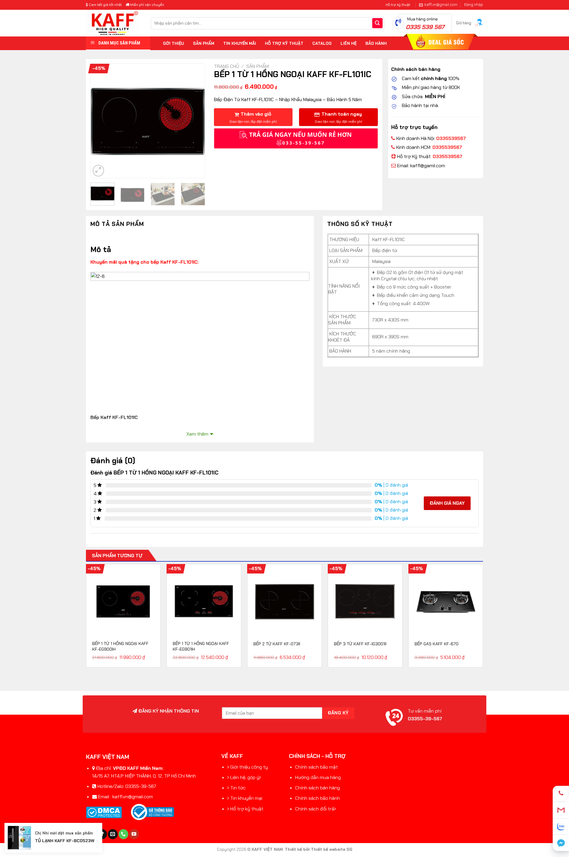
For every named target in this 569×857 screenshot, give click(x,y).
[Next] (195, 120)
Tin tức (238, 788)
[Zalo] (561, 826)
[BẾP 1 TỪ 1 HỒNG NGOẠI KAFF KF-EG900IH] (123, 601)
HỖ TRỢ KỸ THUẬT (284, 43)
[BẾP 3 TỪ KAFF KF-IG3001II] (365, 601)
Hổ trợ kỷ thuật (246, 809)
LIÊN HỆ (349, 43)
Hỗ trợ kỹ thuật (398, 4)
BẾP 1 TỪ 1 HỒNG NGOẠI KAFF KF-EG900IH (120, 646)
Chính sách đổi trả (314, 809)
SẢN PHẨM (203, 43)
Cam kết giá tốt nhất (105, 4)
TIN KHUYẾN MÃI (239, 43)
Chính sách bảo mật (316, 767)
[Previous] (100, 120)
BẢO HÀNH (376, 43)
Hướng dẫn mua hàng (318, 777)
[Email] (561, 810)
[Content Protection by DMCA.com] (104, 812)
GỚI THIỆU (173, 43)
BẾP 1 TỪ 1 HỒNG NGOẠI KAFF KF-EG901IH (201, 646)
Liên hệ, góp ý (244, 777)
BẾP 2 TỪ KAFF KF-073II (276, 643)
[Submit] (377, 23)
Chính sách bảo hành (317, 798)
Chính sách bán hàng (317, 788)
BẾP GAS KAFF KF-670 (436, 643)
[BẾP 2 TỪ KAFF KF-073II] (284, 601)
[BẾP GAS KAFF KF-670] (445, 601)
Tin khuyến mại (246, 798)
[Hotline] (561, 794)
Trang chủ (226, 66)
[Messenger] (561, 843)
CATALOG (322, 43)
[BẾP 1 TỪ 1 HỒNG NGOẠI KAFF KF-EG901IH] (204, 601)
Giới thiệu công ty (249, 767)
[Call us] (123, 834)
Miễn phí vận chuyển (146, 4)
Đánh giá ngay (447, 503)
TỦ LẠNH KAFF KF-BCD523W (65, 840)
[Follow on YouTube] (134, 834)
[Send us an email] (113, 834)
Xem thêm (197, 434)
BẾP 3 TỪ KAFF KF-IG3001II (360, 643)
